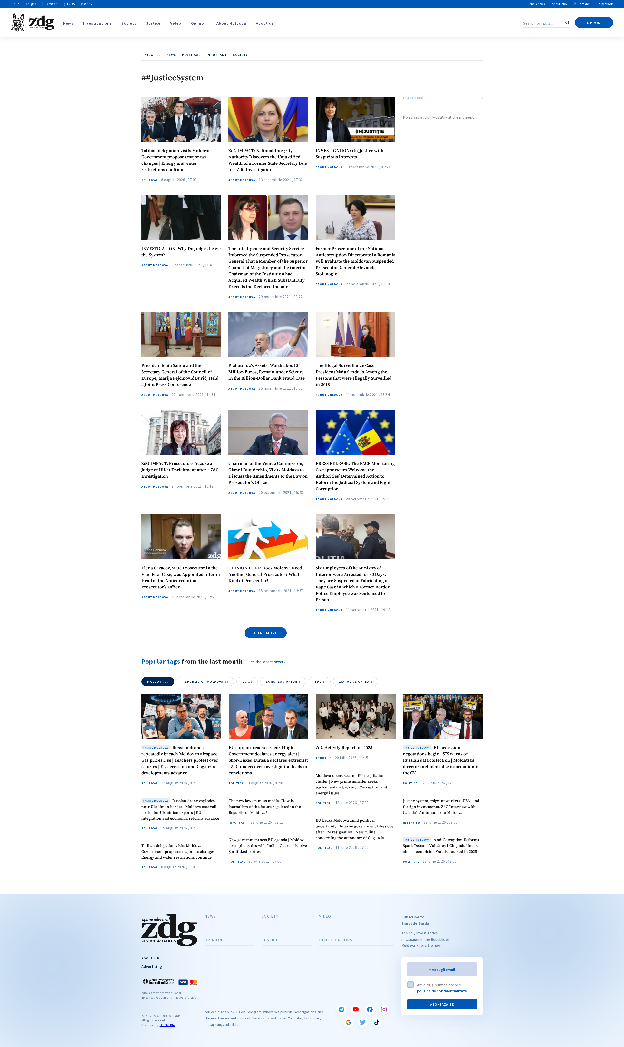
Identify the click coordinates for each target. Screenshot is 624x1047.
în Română (582, 4)
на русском (605, 4)
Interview (411, 822)
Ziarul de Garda (356, 682)
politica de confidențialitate (442, 991)
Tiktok (377, 1022)
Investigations (97, 23)
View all (152, 55)
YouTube (356, 1009)
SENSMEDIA (167, 1025)
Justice (153, 23)
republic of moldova (206, 682)
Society (128, 23)
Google (348, 1022)
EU (247, 682)
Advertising (151, 966)
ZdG (319, 682)
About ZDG (559, 4)
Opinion (199, 23)
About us (264, 23)
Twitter (363, 1022)
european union (283, 682)
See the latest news (265, 661)
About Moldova (231, 23)
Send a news (536, 4)
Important (216, 55)
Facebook (370, 1009)
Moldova (158, 682)
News (68, 23)
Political (191, 55)
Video (175, 23)
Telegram (341, 1009)
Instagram (384, 1009)
